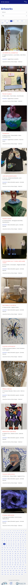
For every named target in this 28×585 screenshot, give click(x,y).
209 (23, 566)
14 (25, 530)
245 (19, 574)
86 (13, 544)
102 (2, 547)
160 (20, 557)
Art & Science (5, 2)
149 (17, 555)
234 (14, 572)
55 (18, 538)
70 (2, 542)
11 (19, 530)
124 (5, 551)
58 (25, 538)
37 (2, 536)
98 (16, 545)
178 (15, 561)
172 (25, 559)
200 (2, 22)
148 (15, 555)
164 (5, 559)
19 (10, 532)
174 (5, 561)
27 (4, 534)
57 (22, 538)
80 (25, 542)
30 (11, 534)
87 (16, 544)
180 (20, 561)
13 (23, 530)
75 (13, 542)
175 (7, 561)
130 (20, 551)
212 (4, 568)
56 (20, 538)
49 (4, 538)
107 (15, 547)
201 (23, 564)
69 (25, 540)
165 (7, 559)
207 (17, 566)
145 (7, 555)
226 (16, 570)
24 (21, 532)
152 (25, 555)
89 (20, 544)
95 (9, 545)
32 (15, 534)
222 (5, 570)
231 (5, 572)
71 (4, 542)
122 (25, 549)
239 (2, 574)
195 (7, 564)
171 (23, 559)
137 (13, 553)
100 (17, 21)
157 (12, 557)
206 (14, 566)
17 (6, 532)
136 (10, 553)
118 (16, 549)
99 (18, 545)
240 (5, 574)
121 (23, 549)
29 (9, 534)
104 (7, 547)
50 (5, 21)
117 (13, 549)
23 (19, 532)
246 (7, 22)
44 (18, 536)
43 (15, 536)
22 (16, 532)
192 (25, 562)
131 (22, 551)
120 (20, 549)
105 (10, 547)
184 (5, 562)
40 (9, 536)
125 (7, 551)
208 (20, 566)
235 (16, 572)
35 (23, 534)
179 (17, 561)
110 (23, 547)
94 (6, 545)
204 (8, 566)
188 (15, 562)
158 (15, 557)
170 (20, 559)
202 (2, 566)
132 (25, 551)
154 (5, 557)
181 (22, 561)
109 (20, 547)
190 (20, 562)
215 (12, 568)
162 (25, 557)
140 (20, 553)
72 (6, 542)
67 (20, 540)
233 (11, 572)
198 (15, 564)
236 (19, 572)
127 (12, 551)
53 (13, 538)
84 (9, 544)
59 (2, 540)
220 (25, 568)
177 (12, 561)
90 (23, 544)
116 (11, 549)
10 (17, 530)
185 (7, 562)
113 (4, 549)
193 (2, 564)
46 (22, 536)
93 (4, 545)
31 (13, 534)
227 (19, 570)
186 (10, 562)
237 (22, 572)
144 (5, 555)
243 (13, 574)
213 (7, 568)
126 (10, 551)
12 (21, 530)
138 (15, 553)
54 (15, 538)
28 (6, 534)
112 (2, 549)
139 (18, 553)
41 (11, 536)
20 (12, 532)
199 (17, 564)
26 (2, 534)
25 (23, 532)
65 (16, 540)
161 (22, 557)
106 (13, 547)
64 (13, 540)
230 (2, 572)
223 (8, 570)
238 (25, 572)
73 (8, 542)
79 (22, 542)
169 (18, 559)
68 (23, 540)
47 (25, 536)
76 (15, 542)
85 (11, 544)
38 (4, 536)
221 (2, 570)
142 (25, 553)
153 (2, 557)
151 (22, 555)
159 (17, 557)
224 (10, 570)
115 (9, 549)
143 (2, 555)
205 (11, 566)
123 (2, 551)
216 (14, 568)
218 (20, 568)
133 (2, 553)
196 (10, 564)
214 (9, 568)
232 (8, 572)
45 (20, 536)
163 (2, 559)
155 (7, 557)
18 (8, 532)
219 (22, 568)
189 (18, 562)
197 (12, 564)
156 (10, 557)
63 (11, 540)
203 (5, 566)
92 (2, 545)
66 (18, 540)
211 (2, 568)
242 (10, 574)
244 (16, 574)
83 (13, 21)
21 (14, 532)
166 (10, 559)
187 (13, 562)
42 (13, 536)
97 (13, 545)
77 (18, 542)
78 (20, 542)
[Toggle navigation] (25, 2)
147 (12, 555)
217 (17, 568)
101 (23, 545)
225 (13, 570)
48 (2, 538)
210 (25, 566)
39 (6, 536)
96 (11, 545)
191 (23, 562)
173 (2, 561)
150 (22, 21)
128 (15, 551)
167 (13, 559)
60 (4, 540)
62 (9, 540)
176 (10, 561)
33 (18, 534)
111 (25, 547)
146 (10, 555)
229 (25, 570)
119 (18, 549)
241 (8, 574)
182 (25, 561)
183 (2, 562)
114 (6, 549)
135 (7, 553)
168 (15, 559)
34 (20, 534)
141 (23, 553)
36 (25, 534)
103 (5, 547)
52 (11, 538)
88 (18, 544)
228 (22, 570)
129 (17, 551)
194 (5, 564)
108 (18, 547)
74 (11, 542)
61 (6, 540)
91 (25, 544)
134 (5, 553)
